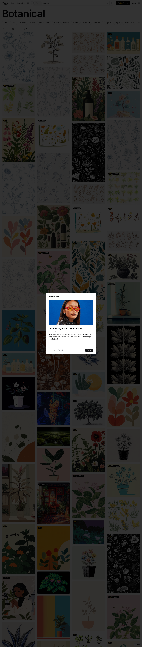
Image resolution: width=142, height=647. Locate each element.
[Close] (94, 295)
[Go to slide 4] (72, 323)
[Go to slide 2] (69, 323)
